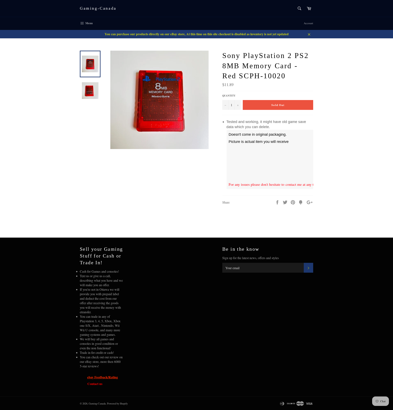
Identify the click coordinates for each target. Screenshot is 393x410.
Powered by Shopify (117, 403)
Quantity (229, 95)
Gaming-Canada (98, 8)
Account (308, 23)
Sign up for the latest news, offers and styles (250, 258)
